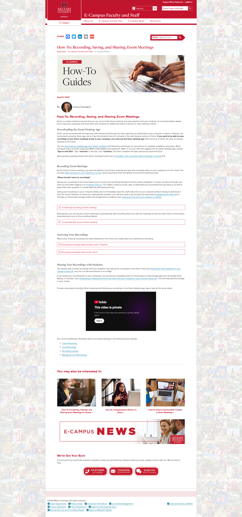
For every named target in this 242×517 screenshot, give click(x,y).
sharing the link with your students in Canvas (141, 197)
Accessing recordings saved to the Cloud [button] (79, 252)
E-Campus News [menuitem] (136, 21)
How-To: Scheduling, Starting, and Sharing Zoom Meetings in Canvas (76, 411)
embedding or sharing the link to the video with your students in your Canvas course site (118, 278)
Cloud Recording (69, 343)
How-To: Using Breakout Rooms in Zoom (121, 411)
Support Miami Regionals (173, 2)
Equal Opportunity (58, 503)
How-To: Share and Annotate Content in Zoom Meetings (165, 411)
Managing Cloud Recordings (74, 355)
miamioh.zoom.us (94, 184)
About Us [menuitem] (88, 21)
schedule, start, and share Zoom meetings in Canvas (138, 156)
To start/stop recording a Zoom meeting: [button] (79, 207)
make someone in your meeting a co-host (83, 173)
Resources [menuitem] (155, 21)
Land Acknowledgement (122, 503)
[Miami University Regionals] (64, 10)
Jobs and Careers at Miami (181, 503)
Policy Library (76, 503)
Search (155, 37)
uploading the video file (166, 194)
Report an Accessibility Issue (103, 507)
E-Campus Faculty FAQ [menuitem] (110, 21)
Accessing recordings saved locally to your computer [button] (84, 244)
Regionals (61, 51)
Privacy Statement (58, 507)
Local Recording (69, 347)
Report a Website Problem (100, 510)
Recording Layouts (70, 351)
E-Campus (64, 22)
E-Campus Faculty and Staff (112, 15)
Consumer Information (97, 503)
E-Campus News (102, 51)
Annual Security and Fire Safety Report (67, 510)
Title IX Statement (78, 507)
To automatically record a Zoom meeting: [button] (79, 222)
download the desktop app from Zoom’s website (85, 146)
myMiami (188, 2)
